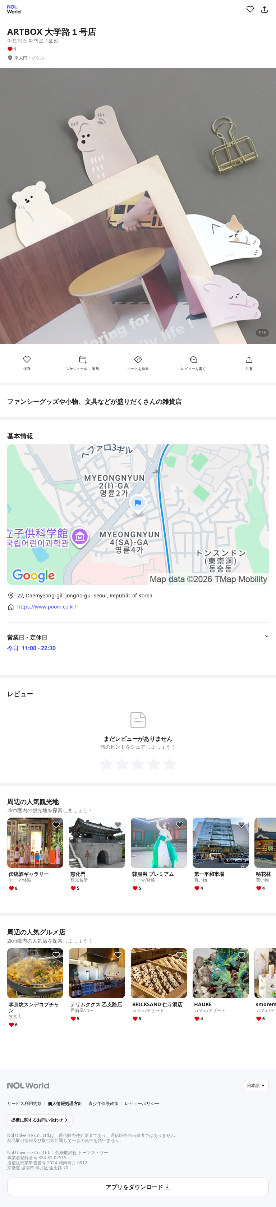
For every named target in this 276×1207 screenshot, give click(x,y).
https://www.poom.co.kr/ (46, 607)
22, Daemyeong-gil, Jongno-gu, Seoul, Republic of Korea (84, 595)
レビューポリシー (142, 1103)
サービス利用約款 (24, 1103)
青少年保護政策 (103, 1103)
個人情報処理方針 (65, 1103)
